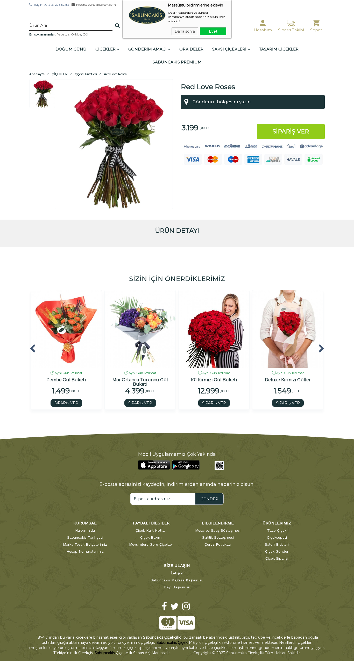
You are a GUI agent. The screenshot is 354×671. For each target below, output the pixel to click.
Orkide (76, 34)
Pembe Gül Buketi (66, 380)
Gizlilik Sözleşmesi (218, 537)
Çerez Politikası (217, 544)
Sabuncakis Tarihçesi (85, 537)
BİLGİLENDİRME (218, 523)
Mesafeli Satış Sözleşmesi (217, 530)
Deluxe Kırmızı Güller (288, 380)
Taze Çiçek (276, 530)
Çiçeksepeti (277, 537)
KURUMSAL (85, 523)
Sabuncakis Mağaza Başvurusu (177, 580)
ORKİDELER (191, 49)
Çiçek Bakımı (151, 537)
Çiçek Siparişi (276, 558)
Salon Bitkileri (277, 544)
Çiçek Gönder (276, 551)
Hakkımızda (85, 530)
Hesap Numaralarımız (85, 551)
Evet (213, 31)
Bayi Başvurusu (177, 587)
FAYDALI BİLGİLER (151, 523)
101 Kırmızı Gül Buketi (214, 380)
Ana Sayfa (37, 74)
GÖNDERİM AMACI (147, 49)
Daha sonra (185, 31)
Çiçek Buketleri (86, 74)
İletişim (177, 573)
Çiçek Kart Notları (151, 530)
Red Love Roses (115, 74)
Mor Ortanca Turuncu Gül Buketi (140, 382)
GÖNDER (209, 499)
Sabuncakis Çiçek (172, 642)
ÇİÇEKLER (105, 49)
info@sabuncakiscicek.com (95, 4)
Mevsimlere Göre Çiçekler (151, 544)
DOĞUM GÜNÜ (71, 49)
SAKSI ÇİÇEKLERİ (229, 49)
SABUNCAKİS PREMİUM (177, 62)
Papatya (62, 34)
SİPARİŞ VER (66, 403)
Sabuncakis (105, 653)
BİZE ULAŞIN (177, 565)
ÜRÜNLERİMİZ (277, 523)
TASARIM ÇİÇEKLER (279, 49)
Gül (85, 34)
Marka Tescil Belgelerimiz (85, 544)
